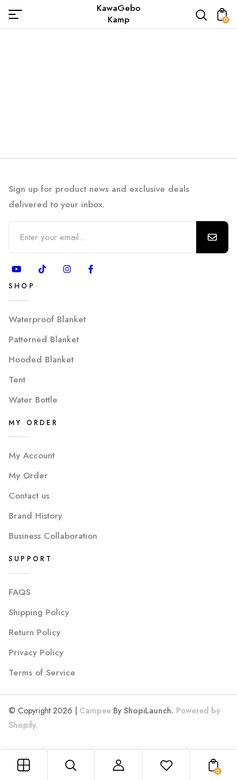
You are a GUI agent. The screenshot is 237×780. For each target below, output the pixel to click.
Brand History (35, 515)
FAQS (19, 592)
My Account (32, 455)
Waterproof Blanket (47, 319)
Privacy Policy (36, 652)
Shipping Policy (39, 612)
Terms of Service (42, 672)
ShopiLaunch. (149, 710)
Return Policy (34, 632)
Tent (17, 379)
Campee (95, 710)
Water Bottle (33, 399)
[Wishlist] (166, 765)
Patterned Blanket (44, 339)
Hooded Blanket (41, 359)
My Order (28, 475)
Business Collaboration (53, 536)
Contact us (29, 495)
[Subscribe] (212, 237)
